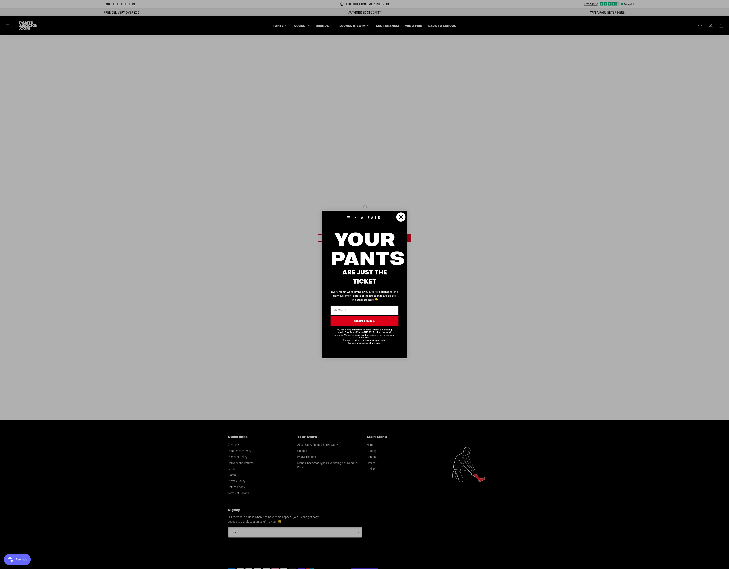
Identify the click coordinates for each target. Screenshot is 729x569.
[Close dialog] (401, 217)
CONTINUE (364, 321)
